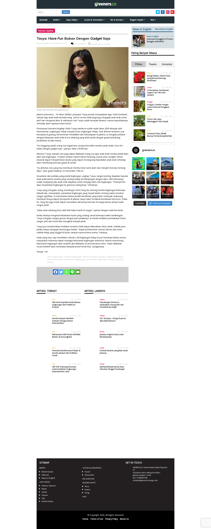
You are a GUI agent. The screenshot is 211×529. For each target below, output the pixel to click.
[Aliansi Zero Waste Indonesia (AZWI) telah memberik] (152, 192)
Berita (56, 19)
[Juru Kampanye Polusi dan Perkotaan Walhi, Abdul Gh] (152, 163)
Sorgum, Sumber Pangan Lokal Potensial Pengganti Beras (158, 107)
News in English (153, 36)
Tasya (50, 262)
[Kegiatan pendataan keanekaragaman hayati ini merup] (138, 192)
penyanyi (119, 259)
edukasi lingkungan (73, 256)
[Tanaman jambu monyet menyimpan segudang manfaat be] (167, 177)
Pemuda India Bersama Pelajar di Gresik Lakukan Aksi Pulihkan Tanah (66, 352)
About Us (124, 519)
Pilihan (138, 64)
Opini (54, 315)
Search (65, 12)
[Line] (72, 271)
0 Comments (80, 44)
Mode (102, 331)
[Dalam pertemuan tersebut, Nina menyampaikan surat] (138, 177)
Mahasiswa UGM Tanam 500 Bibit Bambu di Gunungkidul (66, 335)
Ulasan (102, 299)
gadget (102, 256)
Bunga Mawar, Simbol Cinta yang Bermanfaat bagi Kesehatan (158, 78)
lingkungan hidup (115, 256)
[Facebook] (55, 271)
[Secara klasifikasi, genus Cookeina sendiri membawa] (167, 192)
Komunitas (89, 475)
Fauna (87, 489)
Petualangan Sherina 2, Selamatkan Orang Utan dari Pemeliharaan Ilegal (112, 304)
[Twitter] (61, 271)
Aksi (152, 19)
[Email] (77, 271)
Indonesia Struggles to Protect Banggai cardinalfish (160, 40)
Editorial (45, 475)
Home (85, 519)
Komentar (167, 64)
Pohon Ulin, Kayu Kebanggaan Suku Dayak (157, 120)
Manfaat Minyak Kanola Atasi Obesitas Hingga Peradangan (112, 367)
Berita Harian (47, 471)
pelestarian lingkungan (74, 259)
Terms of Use (96, 519)
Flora (149, 73)
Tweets (153, 64)
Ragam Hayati (137, 19)
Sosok (87, 471)
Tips (43, 498)
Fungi (87, 492)
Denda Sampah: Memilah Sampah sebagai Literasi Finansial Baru (62, 320)
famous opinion (90, 256)
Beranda (43, 19)
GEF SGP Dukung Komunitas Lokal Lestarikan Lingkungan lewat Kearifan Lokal (64, 369)
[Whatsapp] (66, 271)
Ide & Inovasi (116, 19)
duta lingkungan (55, 256)
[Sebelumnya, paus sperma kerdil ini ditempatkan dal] (167, 163)
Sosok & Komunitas (93, 19)
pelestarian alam (55, 259)
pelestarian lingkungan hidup (100, 259)
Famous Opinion (46, 30)
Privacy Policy (111, 519)
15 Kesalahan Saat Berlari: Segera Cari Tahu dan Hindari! (158, 92)
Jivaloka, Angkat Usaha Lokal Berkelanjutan (112, 335)
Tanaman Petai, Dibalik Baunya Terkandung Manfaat (159, 134)
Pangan (150, 102)
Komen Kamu (47, 501)
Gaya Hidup (71, 19)
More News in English (164, 29)
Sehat (102, 348)
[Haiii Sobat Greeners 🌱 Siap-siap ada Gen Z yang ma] (138, 163)
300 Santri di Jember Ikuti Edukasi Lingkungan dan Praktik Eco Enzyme (66, 304)
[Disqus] (82, 416)
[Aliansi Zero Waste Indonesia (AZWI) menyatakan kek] (152, 177)
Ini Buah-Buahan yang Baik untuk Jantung (114, 351)
